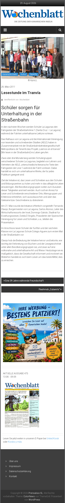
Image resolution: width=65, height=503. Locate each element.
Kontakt (13, 476)
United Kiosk (53, 438)
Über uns (13, 461)
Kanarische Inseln (10, 74)
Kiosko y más (15, 442)
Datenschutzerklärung (20, 471)
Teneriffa (33, 74)
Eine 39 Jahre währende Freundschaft (24, 280)
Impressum (15, 466)
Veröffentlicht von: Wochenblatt (16, 100)
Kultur (23, 74)
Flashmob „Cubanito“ (49, 289)
